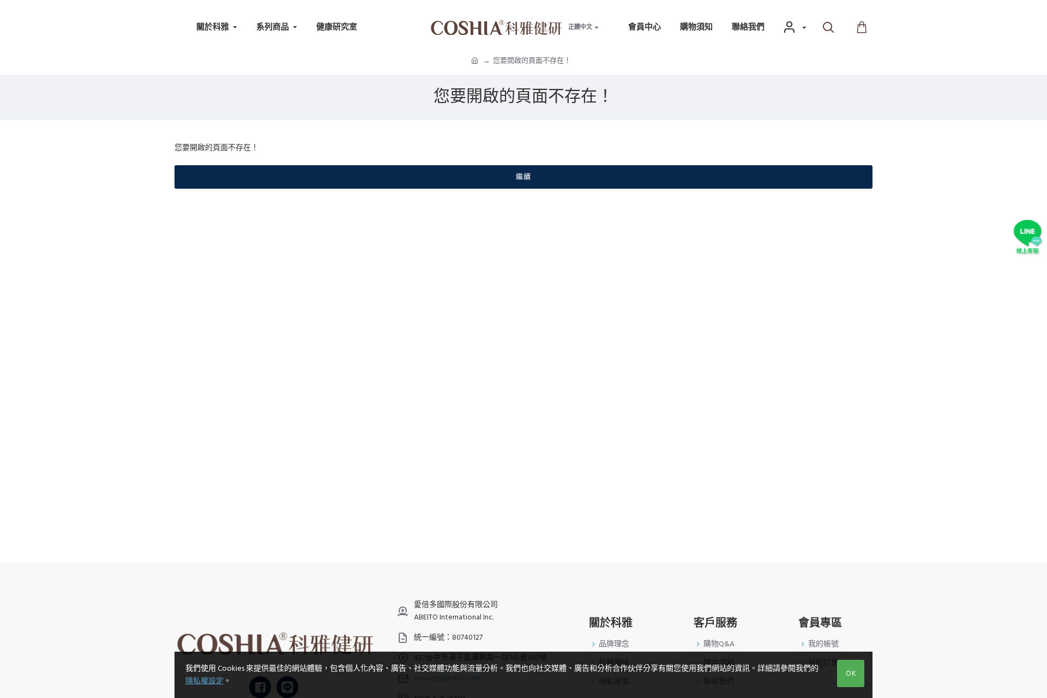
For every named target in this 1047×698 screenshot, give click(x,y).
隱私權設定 (204, 681)
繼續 (523, 177)
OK (851, 673)
